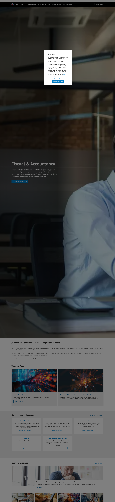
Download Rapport (18, 401)
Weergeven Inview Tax (25, 448)
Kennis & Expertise (61, 4)
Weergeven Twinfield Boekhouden (25, 430)
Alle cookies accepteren (58, 81)
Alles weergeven (98, 463)
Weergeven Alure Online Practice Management (56, 448)
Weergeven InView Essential (87, 430)
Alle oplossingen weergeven (20, 181)
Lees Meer (39, 487)
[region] (58, 67)
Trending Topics (40, 4)
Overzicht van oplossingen (50, 4)
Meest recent (69, 4)
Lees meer (63, 403)
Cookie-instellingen (58, 78)
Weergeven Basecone (56, 430)
